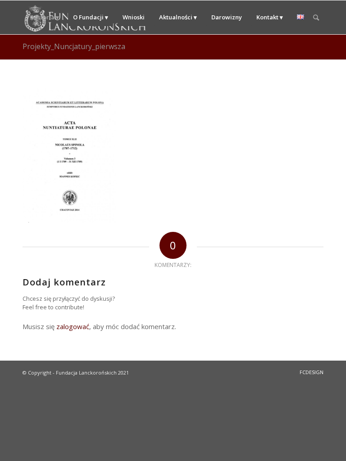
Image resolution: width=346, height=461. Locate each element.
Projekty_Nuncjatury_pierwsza (74, 46)
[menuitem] (45, 17)
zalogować (72, 326)
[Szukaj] (316, 17)
